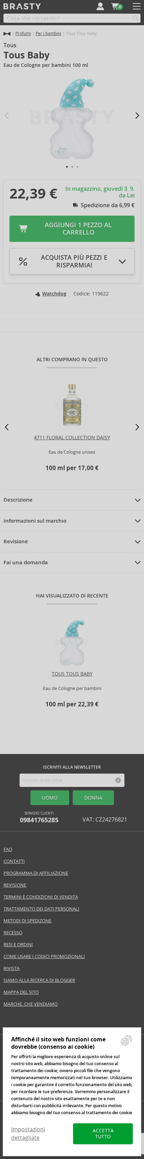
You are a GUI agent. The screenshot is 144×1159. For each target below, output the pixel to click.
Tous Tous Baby (72, 674)
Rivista (11, 968)
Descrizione (18, 499)
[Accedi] (100, 6)
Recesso (12, 933)
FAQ (7, 849)
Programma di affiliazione (35, 873)
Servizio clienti (39, 817)
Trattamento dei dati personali (41, 909)
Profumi (23, 33)
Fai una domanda (25, 562)
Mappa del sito (21, 992)
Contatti (14, 861)
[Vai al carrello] (115, 6)
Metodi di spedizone (27, 921)
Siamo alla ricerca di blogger (39, 980)
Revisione (15, 541)
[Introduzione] (6, 34)
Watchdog (54, 294)
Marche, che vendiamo (30, 1004)
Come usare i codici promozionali (44, 956)
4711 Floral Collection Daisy (72, 437)
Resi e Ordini (18, 945)
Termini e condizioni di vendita (40, 897)
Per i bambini (48, 33)
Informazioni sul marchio (34, 520)
